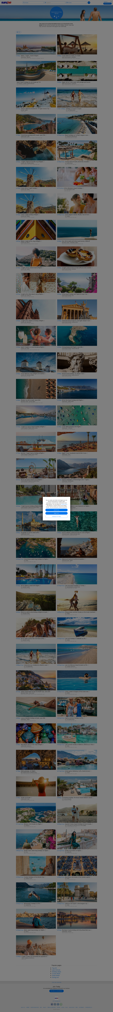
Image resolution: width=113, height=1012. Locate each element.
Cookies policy (64, 504)
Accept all (56, 510)
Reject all (56, 513)
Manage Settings (56, 516)
